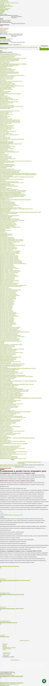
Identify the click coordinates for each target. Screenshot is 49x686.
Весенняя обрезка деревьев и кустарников (11, 682)
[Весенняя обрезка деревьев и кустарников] (3, 681)
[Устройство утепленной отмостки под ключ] (7, 592)
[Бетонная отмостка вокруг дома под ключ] (7, 606)
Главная (19, 462)
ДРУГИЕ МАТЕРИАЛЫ (14, 566)
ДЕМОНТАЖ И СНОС (5, 5)
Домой (1, 464)
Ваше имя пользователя (17, 16)
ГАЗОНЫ (2, 3)
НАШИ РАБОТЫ (4, 9)
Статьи (4, 649)
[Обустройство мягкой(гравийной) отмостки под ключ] (7, 577)
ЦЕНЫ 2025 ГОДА (4, 31)
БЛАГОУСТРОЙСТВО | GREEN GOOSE (9, 2)
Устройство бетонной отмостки (8, 622)
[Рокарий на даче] (9, 684)
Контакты (5, 646)
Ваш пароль (14, 17)
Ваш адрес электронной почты (18, 23)
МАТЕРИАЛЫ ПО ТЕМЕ (5, 566)
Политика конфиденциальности (7, 671)
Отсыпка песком (4, 636)
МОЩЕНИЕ (2, 7)
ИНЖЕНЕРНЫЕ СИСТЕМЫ (6, 6)
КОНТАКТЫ (3, 30)
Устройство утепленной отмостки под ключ (12, 594)
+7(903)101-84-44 (6, 653)
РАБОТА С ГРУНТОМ (5, 8)
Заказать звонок (44, 49)
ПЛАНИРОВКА (21, 463)
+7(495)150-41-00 (3, 0)
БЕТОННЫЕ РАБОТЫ (5, 593)
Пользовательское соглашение (9, 647)
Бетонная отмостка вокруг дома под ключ (11, 608)
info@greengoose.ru (15, 659)
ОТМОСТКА (3, 579)
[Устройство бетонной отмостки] (7, 620)
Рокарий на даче (4, 685)
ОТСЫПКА (2, 635)
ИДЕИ (1, 13)
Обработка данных (7, 648)
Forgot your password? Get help (6, 38)
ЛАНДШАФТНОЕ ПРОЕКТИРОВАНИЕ (11, 676)
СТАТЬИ (2, 11)
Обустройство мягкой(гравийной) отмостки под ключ (15, 580)
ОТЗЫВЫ (2, 10)
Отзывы (4, 645)
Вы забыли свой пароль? (5, 20)
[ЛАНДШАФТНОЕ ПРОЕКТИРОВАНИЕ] (7, 675)
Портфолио (5, 644)
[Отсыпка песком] (7, 634)
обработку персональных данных (15, 514)
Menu (1, 50)
